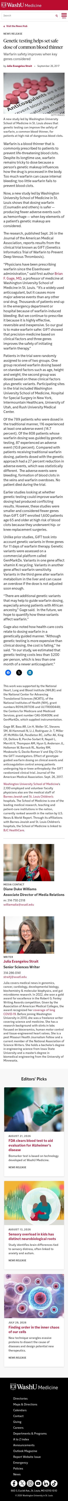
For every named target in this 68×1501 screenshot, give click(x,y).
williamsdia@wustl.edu (18, 904)
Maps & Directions (25, 1404)
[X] (22, 1483)
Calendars (19, 1410)
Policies (18, 1468)
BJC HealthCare (13, 830)
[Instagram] (30, 1483)
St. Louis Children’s (41, 796)
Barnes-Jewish (12, 796)
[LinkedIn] (46, 1483)
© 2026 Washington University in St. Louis (34, 1496)
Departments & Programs (30, 1433)
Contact (18, 1416)
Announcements (23, 1445)
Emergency (20, 1462)
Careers (18, 1428)
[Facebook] (14, 1483)
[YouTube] (38, 1483)
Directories (20, 1398)
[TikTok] (54, 1483)
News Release (12, 34)
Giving (17, 1422)
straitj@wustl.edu (15, 977)
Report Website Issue (27, 1457)
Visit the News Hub (16, 26)
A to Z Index (21, 1439)
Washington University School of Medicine (30, 784)
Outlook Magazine (25, 1451)
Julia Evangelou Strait (19, 66)
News (16, 1474)
